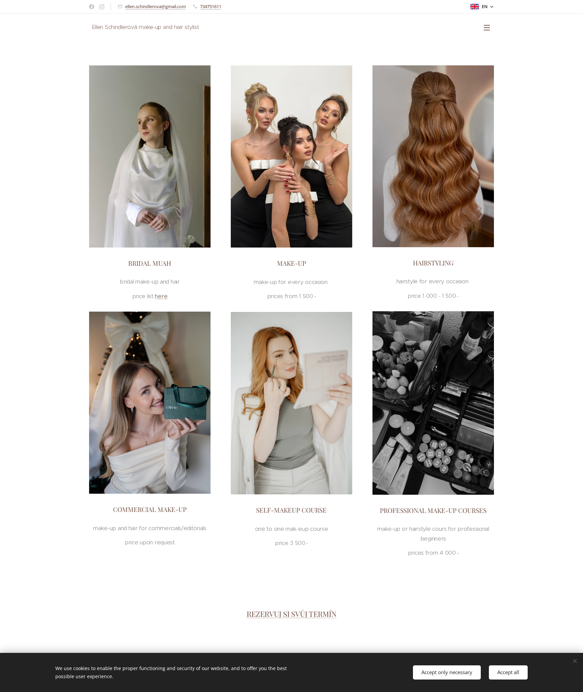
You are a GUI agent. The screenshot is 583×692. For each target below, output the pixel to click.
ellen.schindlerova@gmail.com (155, 6)
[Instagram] (102, 6)
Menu (489, 27)
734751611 (210, 6)
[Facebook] (91, 6)
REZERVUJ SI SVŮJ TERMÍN (292, 614)
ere (161, 296)
